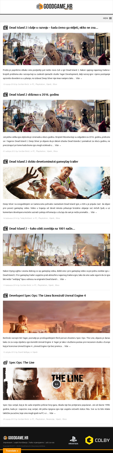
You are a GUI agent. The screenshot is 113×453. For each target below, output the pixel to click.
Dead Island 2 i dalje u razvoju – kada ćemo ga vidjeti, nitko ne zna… (53, 27)
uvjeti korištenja (20, 442)
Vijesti (48, 84)
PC (33, 84)
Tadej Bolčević (26, 218)
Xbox (55, 84)
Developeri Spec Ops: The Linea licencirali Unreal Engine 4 (47, 295)
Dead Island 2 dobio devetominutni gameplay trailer (43, 161)
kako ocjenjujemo (36, 442)
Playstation (40, 84)
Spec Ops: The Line (21, 362)
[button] (105, 18)
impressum (7, 442)
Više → (79, 78)
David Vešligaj (24, 352)
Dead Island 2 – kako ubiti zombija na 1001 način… (42, 228)
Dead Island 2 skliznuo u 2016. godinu (34, 94)
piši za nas (50, 442)
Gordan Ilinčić (23, 84)
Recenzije (50, 419)
